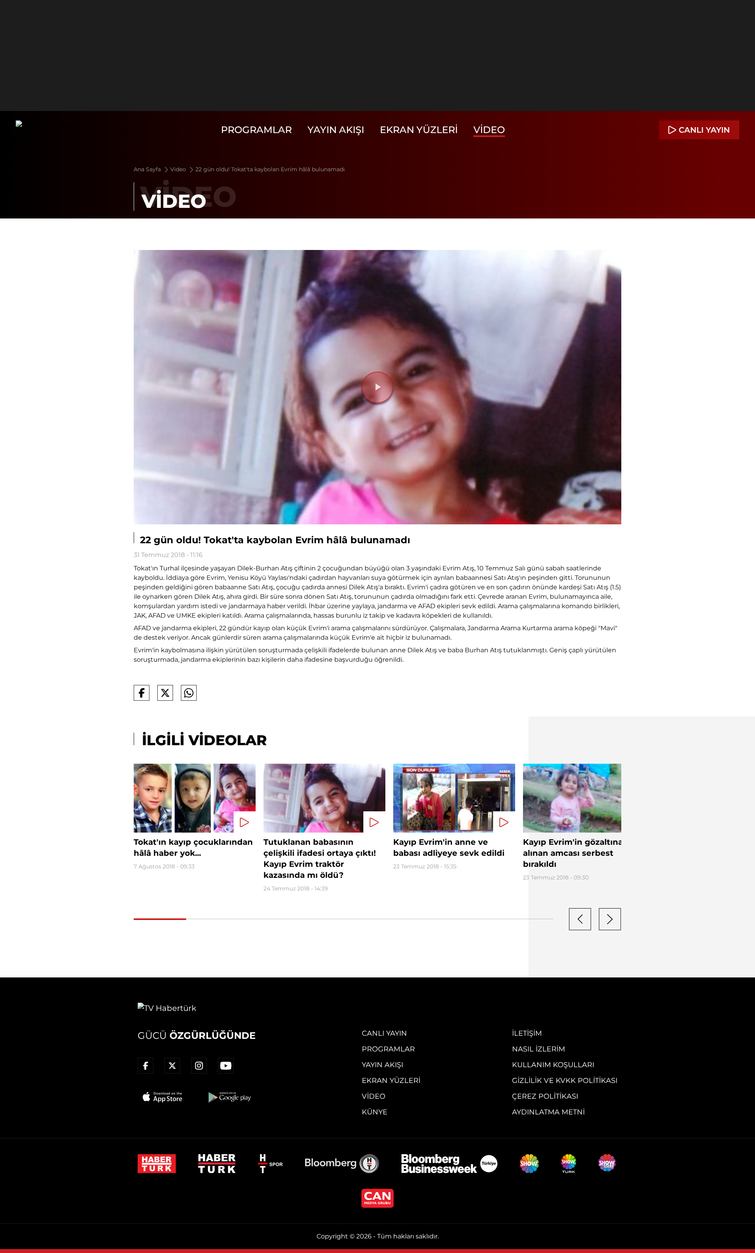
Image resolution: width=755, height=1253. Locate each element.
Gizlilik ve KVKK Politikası (564, 1080)
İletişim (527, 1033)
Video (489, 129)
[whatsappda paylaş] (189, 693)
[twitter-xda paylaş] (165, 693)
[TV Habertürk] (45, 129)
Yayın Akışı (336, 129)
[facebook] (145, 1065)
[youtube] (226, 1065)
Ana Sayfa (148, 169)
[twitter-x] (172, 1065)
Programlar (256, 129)
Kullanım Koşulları (553, 1065)
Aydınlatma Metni (548, 1112)
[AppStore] (163, 1097)
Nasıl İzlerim (538, 1049)
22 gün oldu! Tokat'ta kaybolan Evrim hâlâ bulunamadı (270, 169)
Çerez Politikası (545, 1096)
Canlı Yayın (384, 1033)
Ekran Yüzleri (419, 129)
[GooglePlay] (229, 1097)
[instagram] (199, 1065)
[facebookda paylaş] (141, 693)
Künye (374, 1112)
